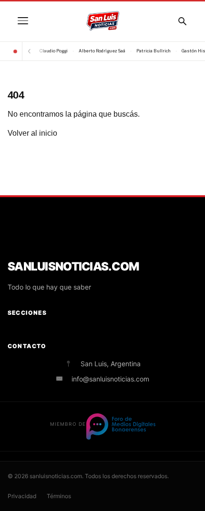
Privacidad (22, 496)
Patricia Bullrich (153, 50)
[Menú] (22, 20)
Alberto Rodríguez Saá (102, 50)
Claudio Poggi (54, 50)
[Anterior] (29, 51)
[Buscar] (182, 20)
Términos (59, 496)
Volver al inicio (32, 133)
